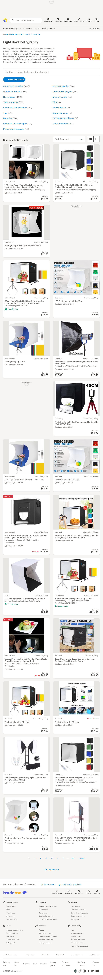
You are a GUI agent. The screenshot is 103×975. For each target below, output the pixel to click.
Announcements (77, 933)
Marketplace (12, 902)
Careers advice (12, 933)
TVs (5, 112)
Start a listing (57, 893)
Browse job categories (14, 930)
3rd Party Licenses (78, 939)
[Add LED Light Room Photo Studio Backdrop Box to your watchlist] (46, 443)
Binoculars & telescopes (15, 123)
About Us (16, 963)
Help (72, 930)
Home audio (9, 96)
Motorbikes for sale (78, 910)
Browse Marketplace (12, 28)
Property (42, 902)
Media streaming (61, 86)
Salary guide (11, 943)
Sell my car (75, 919)
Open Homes (43, 913)
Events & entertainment (48, 936)
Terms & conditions (66, 963)
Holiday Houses (77, 955)
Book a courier (48, 28)
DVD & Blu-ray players (64, 118)
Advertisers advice (13, 939)
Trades (41, 930)
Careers (26, 964)
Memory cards (60, 96)
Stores (29, 28)
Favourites (79, 893)
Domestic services (45, 933)
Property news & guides (48, 906)
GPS (55, 102)
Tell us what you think (71, 884)
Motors (74, 902)
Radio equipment (61, 123)
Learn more (49, 884)
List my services (45, 943)
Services (42, 925)
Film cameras (59, 107)
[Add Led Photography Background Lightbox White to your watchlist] (46, 561)
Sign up (89, 21)
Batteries (8, 118)
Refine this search (15, 79)
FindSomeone (94, 955)
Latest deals (11, 906)
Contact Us (96, 963)
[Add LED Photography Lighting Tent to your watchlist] (96, 264)
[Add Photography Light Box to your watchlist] (46, 324)
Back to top (53, 869)
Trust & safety (76, 936)
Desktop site (6, 963)
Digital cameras (60, 112)
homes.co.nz (30, 955)
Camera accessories (13, 86)
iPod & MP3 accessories (15, 107)
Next (82, 858)
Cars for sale (75, 906)
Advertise (43, 964)
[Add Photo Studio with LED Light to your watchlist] (96, 443)
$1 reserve (10, 916)
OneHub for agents (46, 916)
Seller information (77, 943)
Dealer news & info (78, 916)
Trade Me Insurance (10, 955)
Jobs (8, 925)
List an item (94, 28)
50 (73, 858)
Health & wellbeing (46, 939)
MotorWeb (45, 955)
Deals (37, 28)
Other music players (63, 91)
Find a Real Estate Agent (48, 919)
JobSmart (10, 936)
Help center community (80, 946)
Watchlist (68, 893)
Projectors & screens (13, 128)
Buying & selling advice (79, 913)
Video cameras (10, 102)
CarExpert (60, 955)
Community (76, 925)
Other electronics (12, 91)
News (35, 964)
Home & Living (11, 919)
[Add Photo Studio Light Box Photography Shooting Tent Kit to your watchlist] (46, 801)
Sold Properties (44, 910)
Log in (96, 21)
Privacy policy (53, 963)
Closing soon (11, 913)
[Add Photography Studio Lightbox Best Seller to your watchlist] (46, 208)
